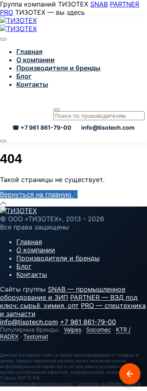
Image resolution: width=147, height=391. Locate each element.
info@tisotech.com (108, 127)
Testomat (35, 336)
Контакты (32, 84)
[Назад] (129, 373)
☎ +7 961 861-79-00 (41, 127)
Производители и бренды (58, 68)
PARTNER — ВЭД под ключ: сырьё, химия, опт (69, 301)
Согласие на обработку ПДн (109, 384)
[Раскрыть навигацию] (3, 141)
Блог (23, 76)
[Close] (3, 39)
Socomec (98, 329)
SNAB (99, 4)
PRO (6, 12)
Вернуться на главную (37, 194)
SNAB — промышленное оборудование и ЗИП (62, 293)
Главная (29, 51)
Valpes (72, 329)
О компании (35, 60)
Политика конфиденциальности (36, 384)
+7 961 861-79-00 (88, 322)
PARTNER (124, 4)
